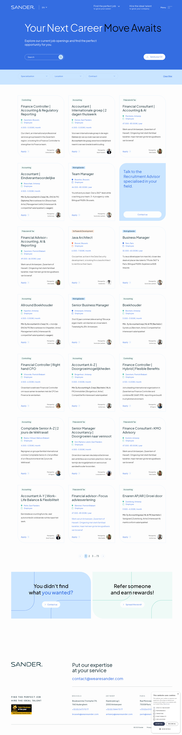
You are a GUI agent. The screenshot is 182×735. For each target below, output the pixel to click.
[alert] (165, 712)
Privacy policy (151, 727)
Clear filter (167, 76)
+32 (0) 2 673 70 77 (80, 709)
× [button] (178, 694)
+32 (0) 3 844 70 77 (114, 709)
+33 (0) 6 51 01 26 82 (149, 709)
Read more (167, 704)
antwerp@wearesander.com (119, 714)
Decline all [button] (172, 724)
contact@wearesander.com (97, 678)
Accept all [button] (159, 724)
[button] (166, 7)
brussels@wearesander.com (85, 714)
